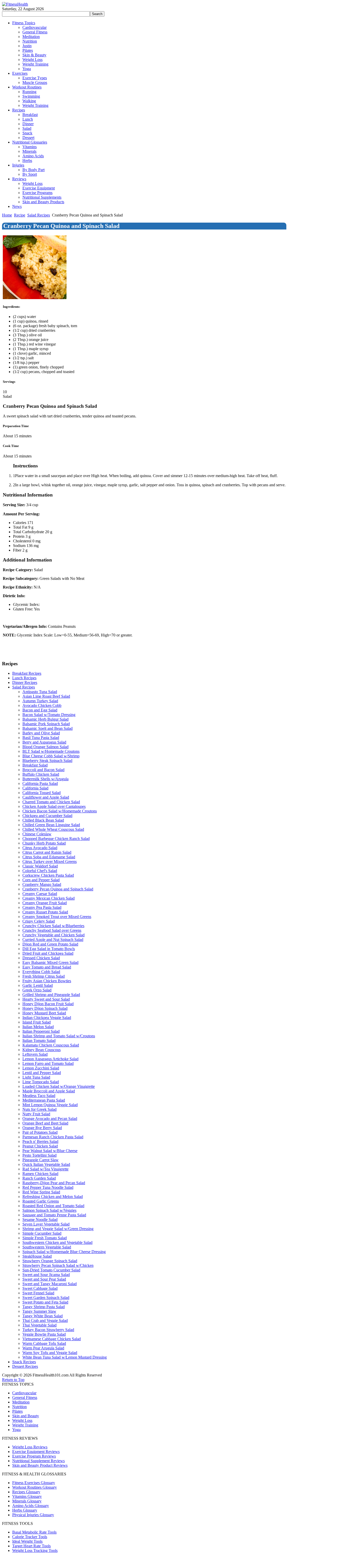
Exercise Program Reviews (34, 1456)
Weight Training (25, 1425)
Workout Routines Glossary (34, 1487)
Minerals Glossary (27, 1501)
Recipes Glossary (26, 1492)
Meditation (21, 1402)
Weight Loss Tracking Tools (35, 1550)
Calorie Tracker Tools (29, 1537)
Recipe (19, 215)
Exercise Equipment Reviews (36, 1451)
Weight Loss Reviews (29, 1447)
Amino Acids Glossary (30, 1505)
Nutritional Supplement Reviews (38, 1461)
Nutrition (19, 1407)
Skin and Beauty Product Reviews (40, 1465)
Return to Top (13, 1379)
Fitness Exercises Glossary (33, 1483)
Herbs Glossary (24, 1510)
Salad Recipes (38, 215)
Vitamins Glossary (27, 1496)
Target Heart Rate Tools (31, 1546)
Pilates (17, 1411)
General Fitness (24, 1397)
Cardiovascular (24, 1393)
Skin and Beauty (25, 1416)
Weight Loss (22, 1420)
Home (7, 215)
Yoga (16, 1429)
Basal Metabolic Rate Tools (34, 1532)
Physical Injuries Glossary (33, 1515)
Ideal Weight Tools (27, 1541)
